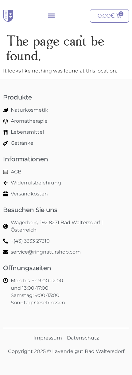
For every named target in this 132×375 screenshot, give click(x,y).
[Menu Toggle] (51, 16)
